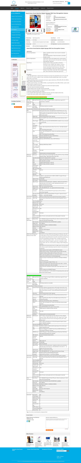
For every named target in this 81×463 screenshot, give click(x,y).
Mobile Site (59, 457)
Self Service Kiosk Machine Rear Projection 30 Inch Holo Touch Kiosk (30, 444)
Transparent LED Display (15, 37)
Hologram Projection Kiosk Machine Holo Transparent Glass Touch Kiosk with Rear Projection (38, 444)
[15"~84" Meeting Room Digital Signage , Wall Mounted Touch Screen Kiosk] (48, 439)
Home (12, 8)
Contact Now (50, 32)
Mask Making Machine (15, 53)
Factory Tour (28, 8)
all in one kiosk (31, 412)
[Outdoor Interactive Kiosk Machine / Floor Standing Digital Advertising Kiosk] (57, 439)
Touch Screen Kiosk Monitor (16, 21)
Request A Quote (50, 8)
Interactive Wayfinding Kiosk (16, 24)
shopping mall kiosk (44, 412)
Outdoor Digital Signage (15, 42)
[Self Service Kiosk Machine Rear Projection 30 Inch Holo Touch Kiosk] (30, 439)
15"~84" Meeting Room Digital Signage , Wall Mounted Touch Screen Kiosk (48, 444)
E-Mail (58, 456)
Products (17, 8)
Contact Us (43, 8)
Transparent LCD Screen (15, 32)
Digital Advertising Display (15, 50)
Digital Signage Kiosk (15, 26)
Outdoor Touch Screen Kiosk (33, 449)
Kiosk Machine (14, 29)
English (67, 1)
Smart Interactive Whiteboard (16, 56)
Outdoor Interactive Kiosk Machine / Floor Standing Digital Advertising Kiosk (56, 444)
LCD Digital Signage (14, 40)
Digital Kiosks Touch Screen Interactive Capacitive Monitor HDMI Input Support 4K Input (65, 444)
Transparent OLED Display (16, 34)
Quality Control (36, 8)
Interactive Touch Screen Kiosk (16, 16)
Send (68, 450)
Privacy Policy (20, 461)
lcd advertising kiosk (37, 412)
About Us (22, 8)
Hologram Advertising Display (16, 45)
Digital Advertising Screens (16, 48)
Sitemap (61, 456)
